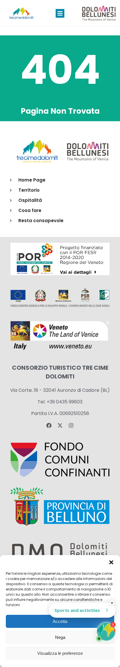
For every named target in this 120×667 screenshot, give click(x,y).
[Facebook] (49, 425)
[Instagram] (71, 425)
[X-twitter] (60, 425)
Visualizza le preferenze (60, 653)
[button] (111, 562)
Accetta (60, 621)
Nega (60, 637)
